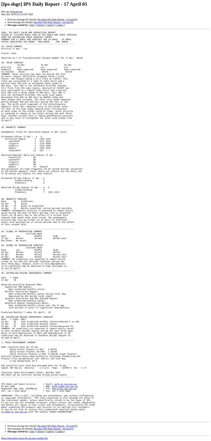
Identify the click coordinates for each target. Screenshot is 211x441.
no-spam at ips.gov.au (14, 412)
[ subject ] (50, 25)
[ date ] (32, 25)
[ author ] (60, 25)
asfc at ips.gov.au (65, 384)
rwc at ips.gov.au (14, 11)
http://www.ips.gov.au (65, 386)
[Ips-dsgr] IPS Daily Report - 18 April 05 (54, 22)
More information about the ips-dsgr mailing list (24, 438)
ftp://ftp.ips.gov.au (64, 388)
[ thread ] (40, 25)
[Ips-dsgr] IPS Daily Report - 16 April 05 (57, 19)
